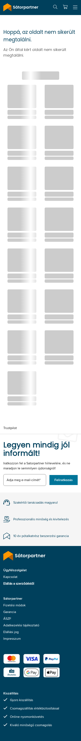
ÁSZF (7, 618)
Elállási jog (11, 632)
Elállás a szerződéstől (18, 583)
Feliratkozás (63, 480)
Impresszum (12, 638)
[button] (65, 7)
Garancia (9, 611)
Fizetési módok (14, 605)
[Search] (55, 7)
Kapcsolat (10, 576)
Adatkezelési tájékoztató (21, 625)
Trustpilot (10, 428)
